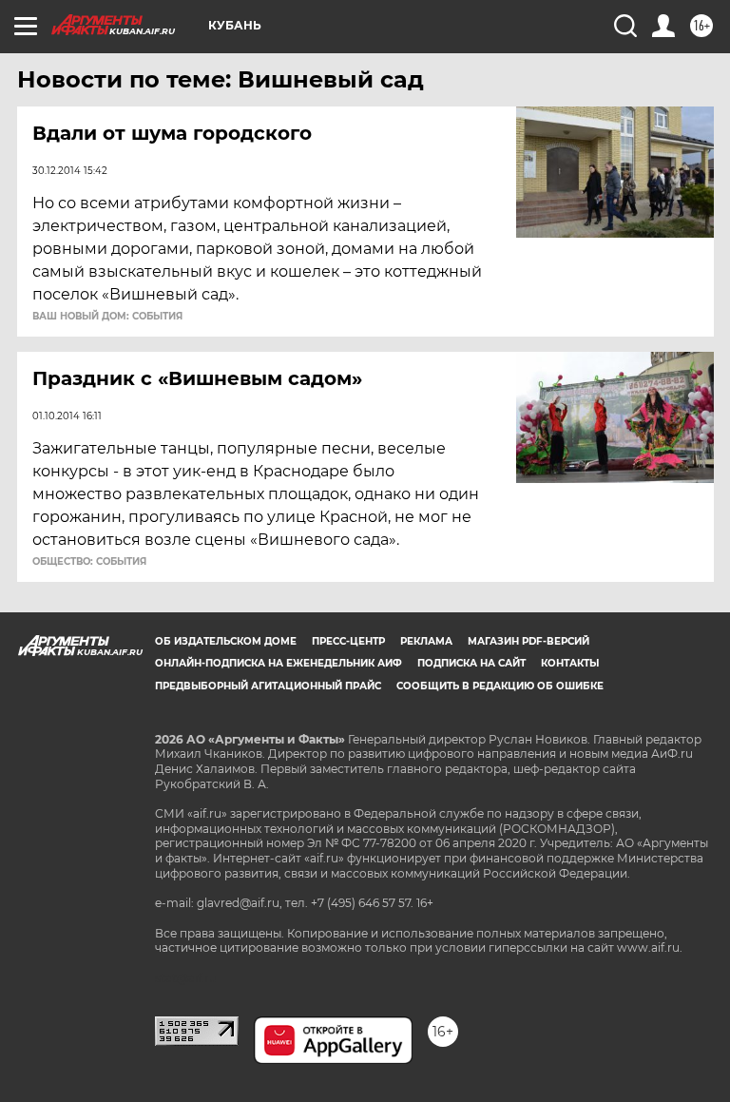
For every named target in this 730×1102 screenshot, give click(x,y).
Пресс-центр (348, 641)
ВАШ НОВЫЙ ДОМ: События (107, 316)
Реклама (426, 641)
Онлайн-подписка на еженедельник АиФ (278, 663)
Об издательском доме (226, 641)
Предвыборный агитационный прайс (268, 686)
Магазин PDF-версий (528, 641)
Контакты (570, 663)
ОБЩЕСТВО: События (89, 562)
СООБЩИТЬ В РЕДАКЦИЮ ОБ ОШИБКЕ (500, 686)
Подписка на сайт (471, 663)
